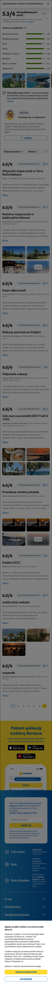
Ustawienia (31, 979)
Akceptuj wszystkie (27, 972)
